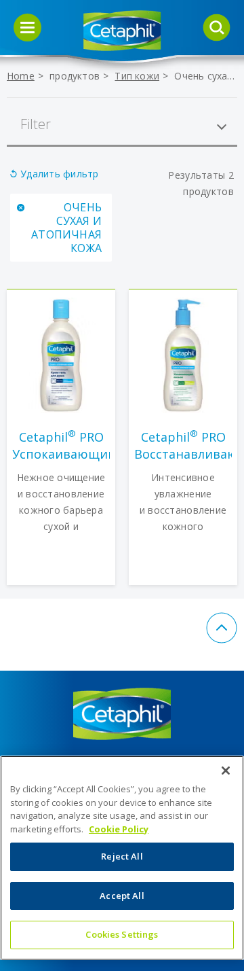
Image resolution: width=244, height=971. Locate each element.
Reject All (121, 856)
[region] (122, 858)
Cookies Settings (121, 934)
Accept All (122, 895)
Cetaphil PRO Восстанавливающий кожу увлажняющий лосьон (183, 446)
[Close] (226, 770)
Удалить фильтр (59, 173)
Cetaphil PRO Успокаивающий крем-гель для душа (61, 446)
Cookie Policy (118, 829)
